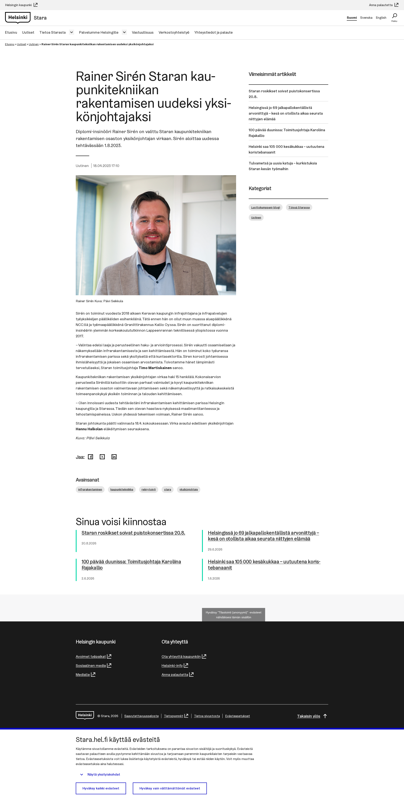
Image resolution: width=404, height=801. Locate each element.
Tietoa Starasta (52, 32)
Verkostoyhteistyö (174, 32)
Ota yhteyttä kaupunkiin (181, 656)
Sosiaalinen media (91, 665)
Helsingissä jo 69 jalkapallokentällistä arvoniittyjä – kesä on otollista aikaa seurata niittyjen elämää (286, 113)
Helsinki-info (172, 665)
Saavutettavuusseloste (141, 716)
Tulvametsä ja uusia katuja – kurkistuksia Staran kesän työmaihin (283, 166)
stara (167, 489)
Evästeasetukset (237, 716)
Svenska (366, 17)
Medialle (83, 674)
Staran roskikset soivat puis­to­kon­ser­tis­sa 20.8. (133, 533)
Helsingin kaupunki (19, 5)
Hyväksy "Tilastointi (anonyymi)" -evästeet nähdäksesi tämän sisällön (233, 615)
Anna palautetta (381, 5)
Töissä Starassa (299, 207)
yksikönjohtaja (188, 489)
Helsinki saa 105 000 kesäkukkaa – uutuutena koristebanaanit (286, 149)
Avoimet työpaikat (91, 656)
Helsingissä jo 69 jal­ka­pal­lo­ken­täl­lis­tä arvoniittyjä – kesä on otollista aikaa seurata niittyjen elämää (263, 536)
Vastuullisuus (143, 32)
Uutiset (28, 32)
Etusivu (11, 32)
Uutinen (34, 44)
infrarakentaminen (90, 489)
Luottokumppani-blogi (265, 207)
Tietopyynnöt (173, 716)
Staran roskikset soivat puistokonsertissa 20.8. (284, 94)
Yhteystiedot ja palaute (213, 32)
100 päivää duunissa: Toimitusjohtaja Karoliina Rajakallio (287, 132)
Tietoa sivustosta (207, 716)
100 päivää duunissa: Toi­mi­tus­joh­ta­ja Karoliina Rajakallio (131, 565)
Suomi (352, 17)
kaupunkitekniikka (121, 489)
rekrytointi (149, 489)
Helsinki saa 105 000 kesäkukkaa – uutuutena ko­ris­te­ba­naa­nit (264, 565)
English (381, 17)
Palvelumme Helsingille (98, 32)
